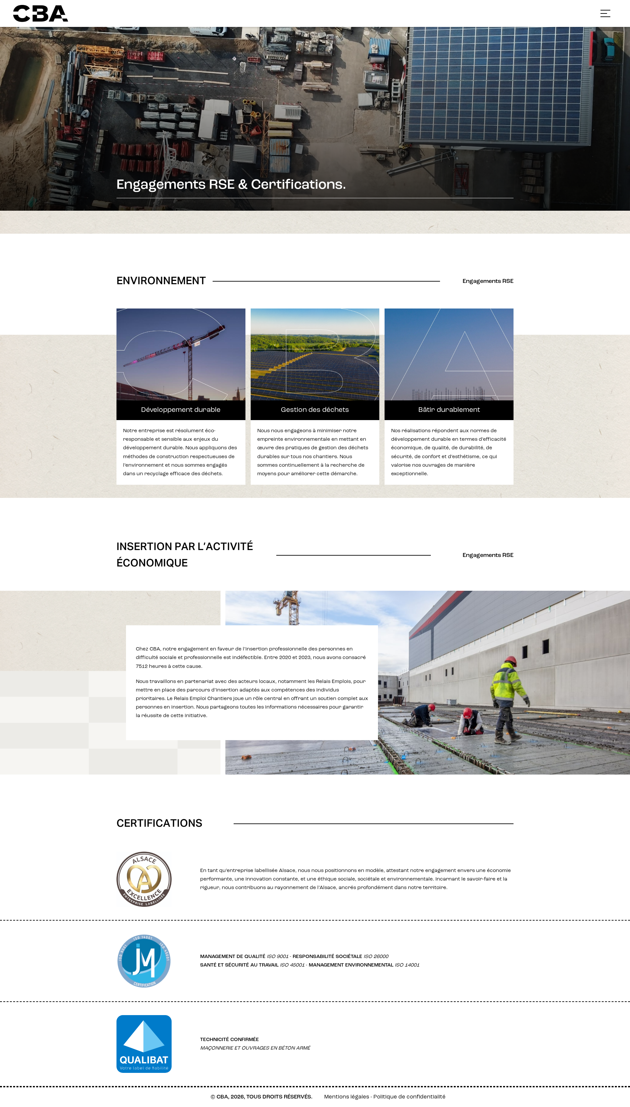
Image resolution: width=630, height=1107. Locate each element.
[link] (70, 13)
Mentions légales (346, 1097)
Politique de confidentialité (409, 1097)
